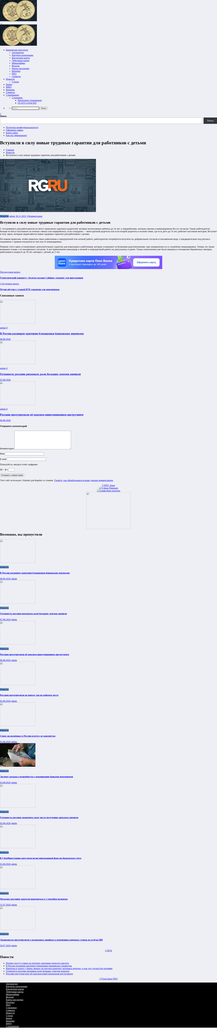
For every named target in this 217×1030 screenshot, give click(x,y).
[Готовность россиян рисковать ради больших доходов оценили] (17, 363)
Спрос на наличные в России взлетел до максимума (27, 736)
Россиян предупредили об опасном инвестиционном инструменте (41, 414)
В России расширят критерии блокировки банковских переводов (42, 333)
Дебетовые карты (20, 60)
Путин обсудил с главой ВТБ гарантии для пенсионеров (29, 289)
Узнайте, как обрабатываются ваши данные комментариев (83, 480)
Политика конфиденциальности (22, 127)
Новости (10, 79)
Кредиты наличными (22, 55)
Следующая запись (9, 283)
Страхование (12, 95)
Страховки (17, 97)
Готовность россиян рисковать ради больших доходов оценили (40, 374)
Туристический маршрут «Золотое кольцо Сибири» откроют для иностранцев (41, 278)
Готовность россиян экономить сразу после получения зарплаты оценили (39, 817)
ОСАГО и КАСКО (27, 103)
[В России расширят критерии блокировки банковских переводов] (17, 323)
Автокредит (18, 52)
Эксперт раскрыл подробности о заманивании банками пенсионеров (36, 776)
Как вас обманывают (16, 135)
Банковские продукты (17, 50)
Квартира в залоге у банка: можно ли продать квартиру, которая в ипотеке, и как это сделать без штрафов (59, 968)
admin (12, 216)
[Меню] (1, 23)
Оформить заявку (14, 130)
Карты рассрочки (20, 68)
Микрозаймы (18, 63)
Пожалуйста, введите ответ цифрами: (19, 464)
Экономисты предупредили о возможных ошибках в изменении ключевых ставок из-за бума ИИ (51, 940)
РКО (14, 74)
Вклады (16, 66)
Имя (2, 453)
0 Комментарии (34, 216)
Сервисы (16, 76)
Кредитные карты (21, 58)
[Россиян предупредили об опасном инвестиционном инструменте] (17, 404)
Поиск (3, 116)
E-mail (3, 459)
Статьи (15, 81)
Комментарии (7, 448)
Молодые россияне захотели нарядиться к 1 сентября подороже (34, 899)
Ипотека (16, 71)
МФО (9, 87)
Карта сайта (12, 132)
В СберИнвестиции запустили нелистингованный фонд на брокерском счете (40, 858)
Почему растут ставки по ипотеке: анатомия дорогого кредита (37, 963)
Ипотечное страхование (30, 100)
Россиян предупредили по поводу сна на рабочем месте (29, 695)
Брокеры (10, 89)
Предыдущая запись (10, 272)
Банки (9, 84)
